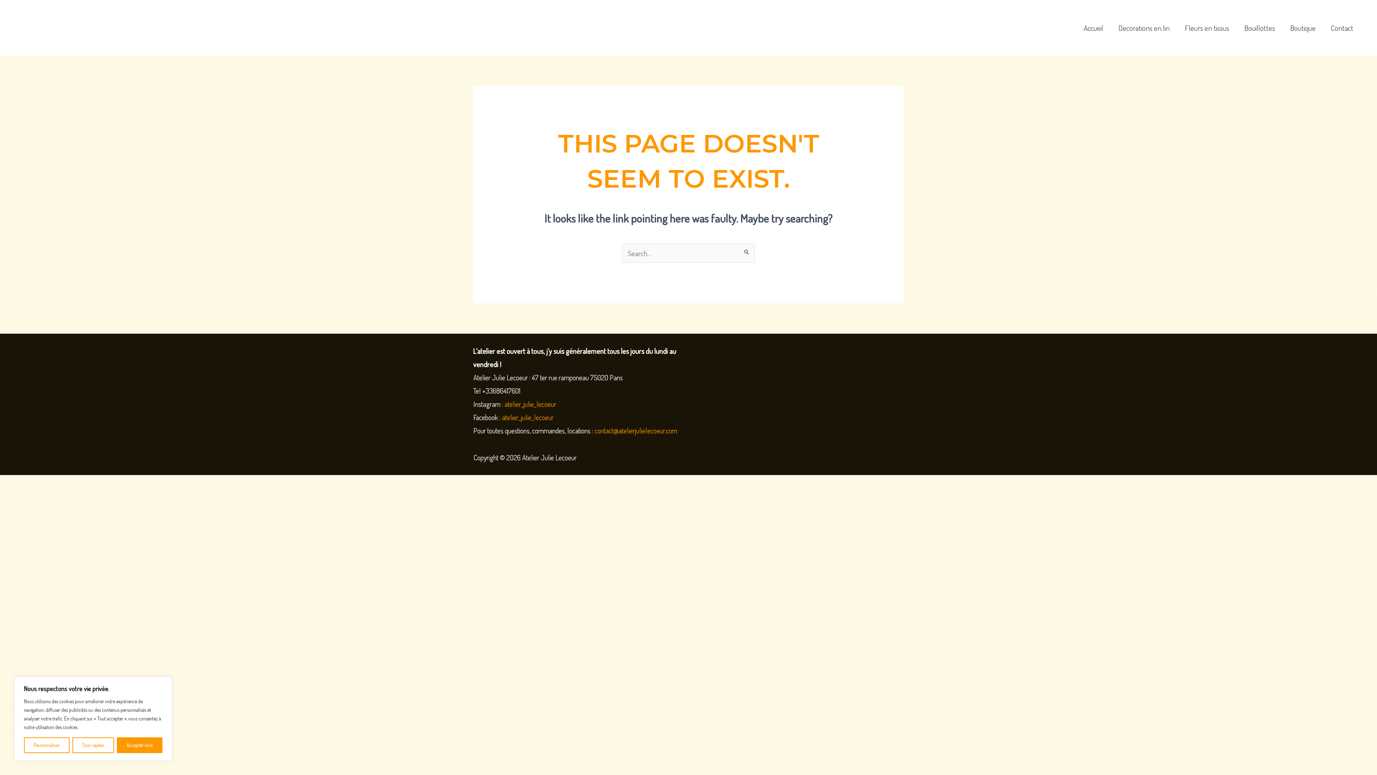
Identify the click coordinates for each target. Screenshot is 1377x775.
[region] (93, 719)
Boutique (1303, 28)
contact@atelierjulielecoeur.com (637, 430)
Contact (1342, 28)
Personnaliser (47, 745)
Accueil (1093, 28)
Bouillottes (1259, 28)
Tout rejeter (93, 745)
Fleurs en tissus (1207, 28)
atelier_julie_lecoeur (530, 404)
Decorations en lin (1144, 28)
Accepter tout (140, 745)
